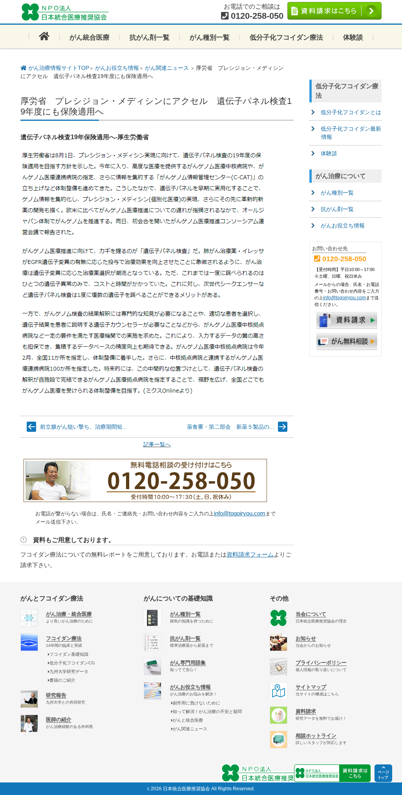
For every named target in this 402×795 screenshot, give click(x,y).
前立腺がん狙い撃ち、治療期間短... (83, 427)
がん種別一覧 (210, 37)
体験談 (353, 37)
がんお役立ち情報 (117, 68)
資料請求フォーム (250, 554)
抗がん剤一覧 (150, 37)
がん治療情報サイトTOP (58, 68)
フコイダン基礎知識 (68, 654)
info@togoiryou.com (239, 513)
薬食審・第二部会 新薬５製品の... (230, 427)
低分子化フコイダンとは (351, 112)
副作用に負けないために (196, 702)
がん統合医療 (89, 37)
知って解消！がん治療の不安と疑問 (207, 711)
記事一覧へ (157, 444)
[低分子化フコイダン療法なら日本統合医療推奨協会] (67, 12)
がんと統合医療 (188, 720)
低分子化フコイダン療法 (286, 37)
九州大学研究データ (68, 671)
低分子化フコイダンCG (72, 662)
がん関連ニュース (167, 68)
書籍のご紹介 (62, 680)
